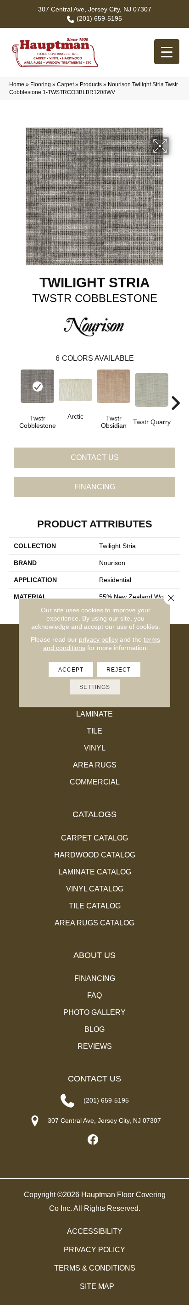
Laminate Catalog (94, 872)
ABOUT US (94, 955)
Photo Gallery (94, 1012)
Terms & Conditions (94, 1268)
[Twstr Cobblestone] (37, 386)
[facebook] (93, 1140)
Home (16, 84)
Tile (94, 731)
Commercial (95, 782)
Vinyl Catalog (94, 889)
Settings (94, 686)
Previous (14, 389)
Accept (70, 669)
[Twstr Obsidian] (113, 386)
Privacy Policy (94, 1250)
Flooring (40, 84)
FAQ (94, 995)
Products (91, 84)
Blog (94, 1029)
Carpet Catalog (94, 838)
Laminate (94, 714)
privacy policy (98, 639)
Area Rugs (95, 765)
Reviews (95, 1046)
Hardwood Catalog (94, 855)
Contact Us (95, 457)
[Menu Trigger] (166, 51)
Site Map (97, 1286)
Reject (118, 669)
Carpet (65, 84)
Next (175, 389)
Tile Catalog (95, 906)
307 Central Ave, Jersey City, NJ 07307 (94, 9)
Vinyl (95, 748)
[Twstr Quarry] (152, 390)
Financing (94, 487)
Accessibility (94, 1231)
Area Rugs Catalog (94, 923)
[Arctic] (75, 389)
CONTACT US (94, 1078)
